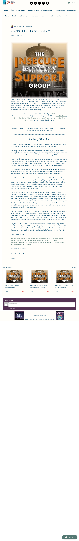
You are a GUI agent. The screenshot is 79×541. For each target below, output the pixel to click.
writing (24, 248)
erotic (51, 16)
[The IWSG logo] (14, 276)
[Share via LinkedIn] (19, 253)
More (68, 16)
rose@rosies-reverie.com (39, 315)
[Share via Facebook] (11, 253)
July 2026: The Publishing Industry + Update (12, 286)
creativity (44, 16)
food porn (60, 16)
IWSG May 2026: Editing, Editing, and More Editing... (64, 286)
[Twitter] (31, 3)
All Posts (6, 16)
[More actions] (67, 27)
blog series (34, 16)
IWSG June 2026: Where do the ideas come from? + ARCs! (38, 286)
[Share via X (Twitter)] (15, 253)
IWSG (12, 248)
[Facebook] (47, 3)
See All (74, 267)
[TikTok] (35, 3)
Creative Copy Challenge (20, 16)
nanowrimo (18, 248)
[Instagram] (39, 3)
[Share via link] (23, 253)
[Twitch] (43, 3)
